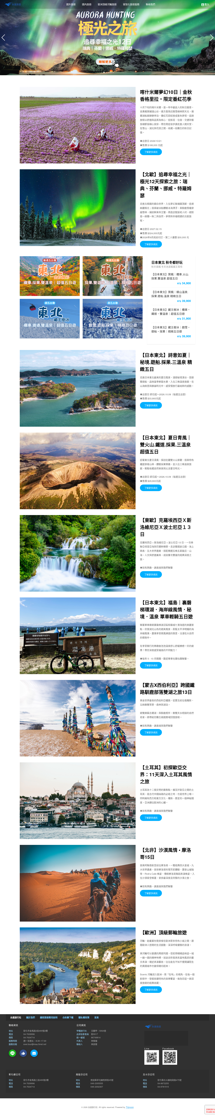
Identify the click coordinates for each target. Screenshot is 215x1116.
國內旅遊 (86, 4)
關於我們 (30, 1017)
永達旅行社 (13, 4)
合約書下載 (67, 1017)
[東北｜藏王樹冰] (107, 37)
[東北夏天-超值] (78, 471)
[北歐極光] (78, 207)
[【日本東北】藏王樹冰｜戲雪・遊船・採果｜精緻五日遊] (113, 319)
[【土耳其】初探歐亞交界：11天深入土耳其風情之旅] (78, 800)
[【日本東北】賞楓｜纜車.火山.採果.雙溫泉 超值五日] (50, 276)
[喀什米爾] (78, 125)
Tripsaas (130, 1107)
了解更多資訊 (151, 151)
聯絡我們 (150, 4)
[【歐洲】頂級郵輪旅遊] (78, 965)
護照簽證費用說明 (48, 1017)
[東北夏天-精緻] (78, 388)
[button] (212, 37)
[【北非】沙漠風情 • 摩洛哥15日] (78, 883)
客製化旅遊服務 (131, 4)
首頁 (96, 1017)
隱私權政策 (83, 1017)
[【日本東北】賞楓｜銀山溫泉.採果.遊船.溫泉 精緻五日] (113, 276)
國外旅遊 (71, 4)
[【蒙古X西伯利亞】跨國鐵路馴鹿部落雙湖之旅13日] (78, 718)
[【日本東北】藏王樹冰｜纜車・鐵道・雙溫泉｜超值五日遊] (50, 319)
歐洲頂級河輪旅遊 (107, 4)
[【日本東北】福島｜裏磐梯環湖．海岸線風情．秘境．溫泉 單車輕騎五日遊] (78, 635)
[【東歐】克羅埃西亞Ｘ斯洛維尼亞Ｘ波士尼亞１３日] (78, 553)
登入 (205, 4)
